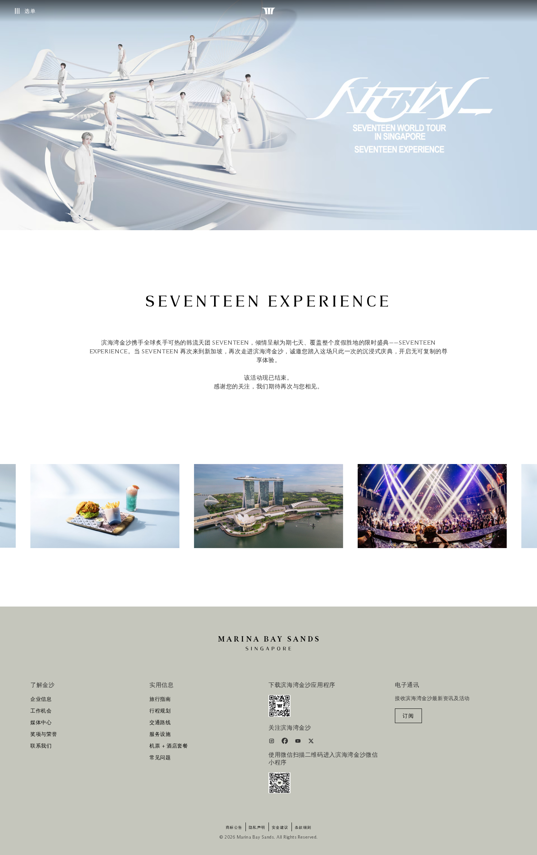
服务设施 (160, 734)
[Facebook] (285, 742)
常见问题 (160, 757)
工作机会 (41, 711)
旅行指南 (160, 699)
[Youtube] (298, 742)
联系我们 (41, 746)
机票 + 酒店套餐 (168, 746)
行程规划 (160, 711)
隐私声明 (257, 827)
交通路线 (160, 722)
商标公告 (234, 827)
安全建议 (280, 827)
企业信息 (41, 699)
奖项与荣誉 (43, 734)
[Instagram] (272, 742)
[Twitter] (311, 742)
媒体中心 (41, 722)
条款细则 (303, 827)
